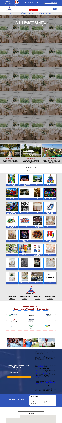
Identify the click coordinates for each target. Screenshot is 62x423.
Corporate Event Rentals (40, 378)
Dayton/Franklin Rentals (24, 296)
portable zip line (49, 381)
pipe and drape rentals (44, 364)
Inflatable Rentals (46, 373)
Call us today (37, 392)
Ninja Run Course (44, 382)
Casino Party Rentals (40, 376)
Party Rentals (10, 158)
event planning (41, 365)
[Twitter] (28, 3)
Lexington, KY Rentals (50, 296)
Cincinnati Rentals (11, 296)
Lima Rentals (37, 296)
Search (55, 3)
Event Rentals (52, 158)
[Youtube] (30, 3)
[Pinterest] (37, 3)
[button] (1, 150)
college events (41, 366)
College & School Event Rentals (42, 379)
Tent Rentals (31, 158)
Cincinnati (36, 355)
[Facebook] (26, 3)
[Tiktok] (35, 3)
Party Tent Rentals (39, 370)
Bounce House (39, 373)
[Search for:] (31, 170)
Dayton (41, 355)
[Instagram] (32, 3)
